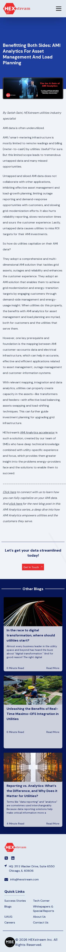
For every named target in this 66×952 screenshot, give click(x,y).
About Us (39, 917)
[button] (58, 8)
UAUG (8, 917)
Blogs (8, 906)
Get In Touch (31, 567)
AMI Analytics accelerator (37, 432)
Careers (9, 922)
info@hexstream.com (24, 879)
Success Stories (15, 901)
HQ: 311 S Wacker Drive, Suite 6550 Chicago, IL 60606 (32, 868)
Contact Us (40, 922)
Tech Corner (41, 901)
